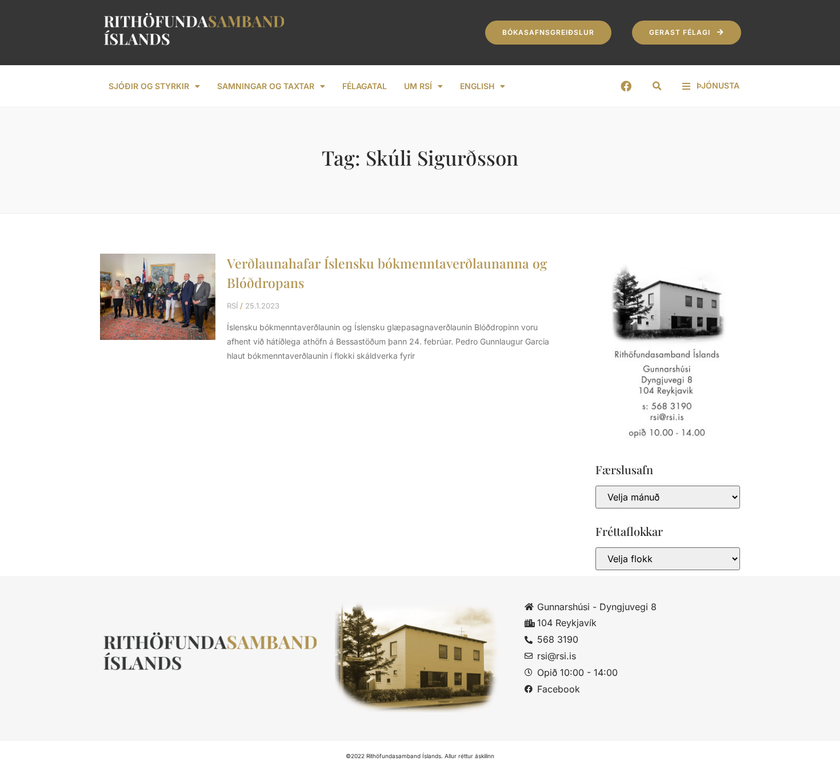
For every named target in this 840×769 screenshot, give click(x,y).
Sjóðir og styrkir (149, 86)
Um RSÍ (418, 86)
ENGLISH (477, 86)
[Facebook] (626, 86)
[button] (657, 86)
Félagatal (364, 86)
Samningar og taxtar (265, 86)
